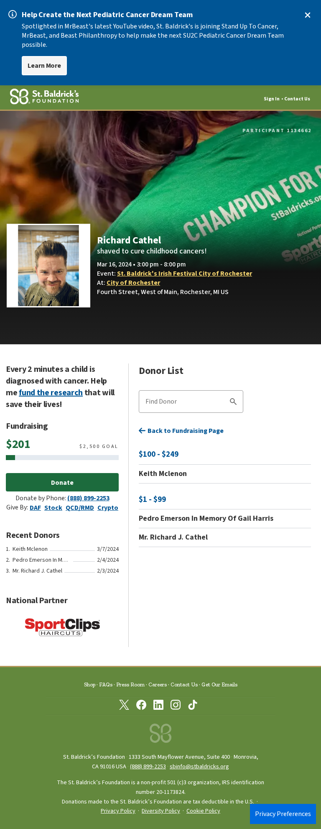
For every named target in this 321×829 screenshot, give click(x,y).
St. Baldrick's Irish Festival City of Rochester (184, 273)
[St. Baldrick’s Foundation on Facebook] (141, 706)
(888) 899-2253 (88, 498)
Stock (53, 507)
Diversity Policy (161, 811)
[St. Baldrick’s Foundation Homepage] (160, 735)
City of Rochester (133, 282)
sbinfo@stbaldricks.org (199, 766)
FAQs (105, 684)
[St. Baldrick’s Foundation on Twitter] (124, 706)
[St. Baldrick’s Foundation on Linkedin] (158, 706)
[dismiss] (308, 15)
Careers (157, 684)
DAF (35, 507)
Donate (62, 482)
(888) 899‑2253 (148, 766)
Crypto (107, 507)
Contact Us (297, 98)
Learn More (44, 65)
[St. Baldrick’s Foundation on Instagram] (176, 706)
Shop (89, 684)
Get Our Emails (219, 684)
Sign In (272, 98)
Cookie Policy (203, 811)
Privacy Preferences (283, 814)
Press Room (130, 684)
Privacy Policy (118, 811)
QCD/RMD (80, 507)
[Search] (233, 403)
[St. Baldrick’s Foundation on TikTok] (193, 706)
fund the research (51, 393)
